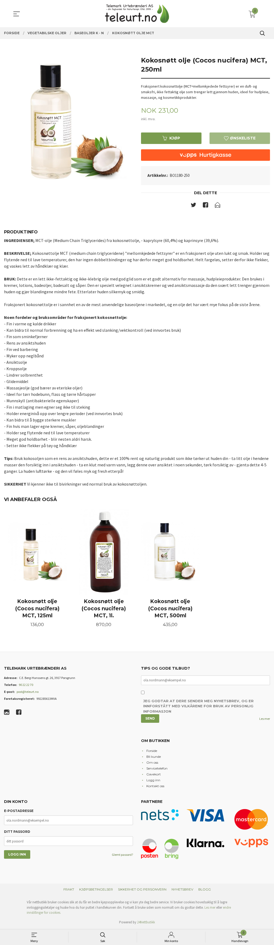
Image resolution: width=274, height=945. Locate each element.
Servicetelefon (157, 768)
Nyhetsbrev (182, 889)
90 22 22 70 (26, 685)
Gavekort (153, 774)
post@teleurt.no (28, 692)
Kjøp (174, 138)
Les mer (264, 719)
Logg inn (153, 780)
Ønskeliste (242, 138)
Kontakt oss (155, 786)
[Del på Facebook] (205, 206)
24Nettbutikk (146, 922)
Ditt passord (17, 832)
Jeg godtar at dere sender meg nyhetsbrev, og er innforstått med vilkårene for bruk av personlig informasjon (198, 706)
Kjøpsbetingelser (96, 889)
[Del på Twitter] (193, 206)
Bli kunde (153, 757)
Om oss (152, 762)
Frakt (68, 889)
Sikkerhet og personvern (142, 889)
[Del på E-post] (217, 206)
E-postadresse (18, 811)
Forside (151, 751)
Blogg (204, 889)
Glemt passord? (122, 855)
